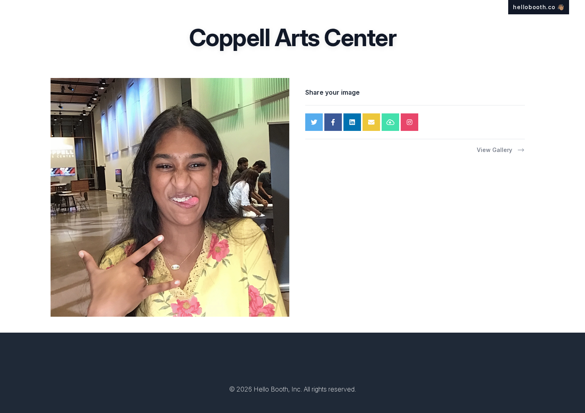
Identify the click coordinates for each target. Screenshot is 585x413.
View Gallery (494, 149)
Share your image (332, 92)
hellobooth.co (538, 7)
